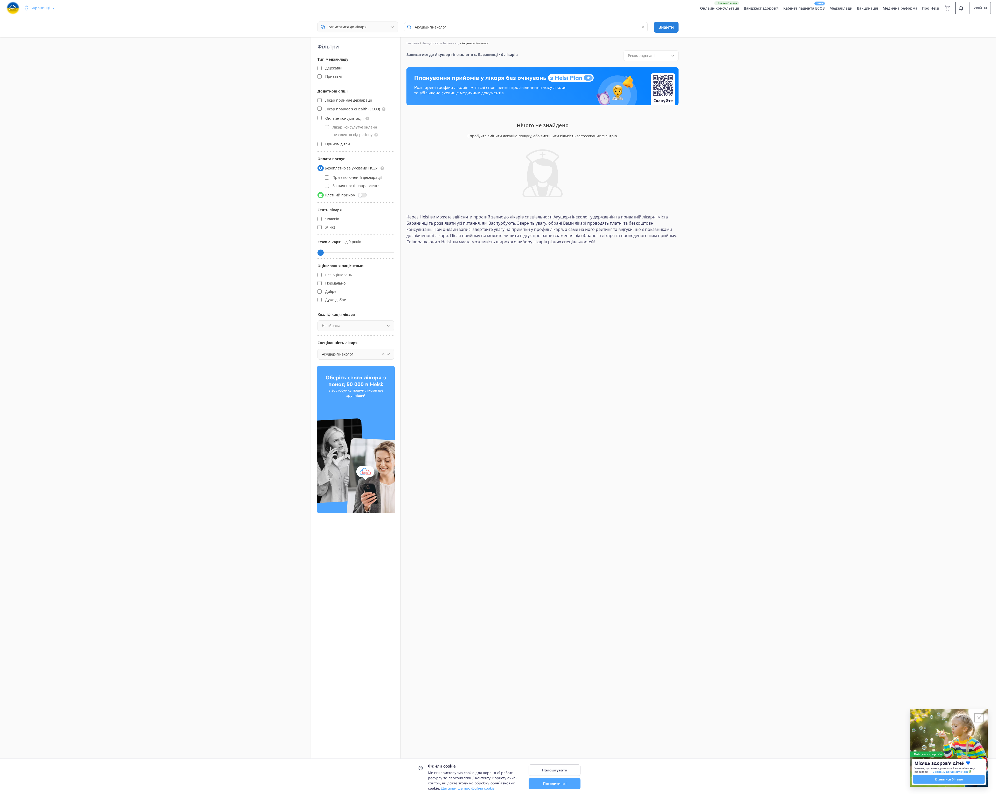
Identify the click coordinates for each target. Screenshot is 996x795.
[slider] (320, 253)
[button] (383, 109)
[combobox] (526, 27)
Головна (412, 43)
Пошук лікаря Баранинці (440, 43)
